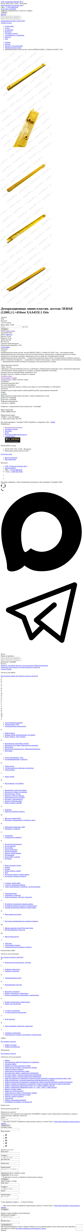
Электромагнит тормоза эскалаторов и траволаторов (23, 1035)
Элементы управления (12, 1033)
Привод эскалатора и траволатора (16, 993)
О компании (9, 30)
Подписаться (6, 1125)
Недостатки (5, 1163)
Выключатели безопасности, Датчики (18, 962)
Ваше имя (5, 1151)
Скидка (3, 669)
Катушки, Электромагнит (14, 799)
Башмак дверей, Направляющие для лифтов (20, 735)
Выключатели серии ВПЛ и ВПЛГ (17, 743)
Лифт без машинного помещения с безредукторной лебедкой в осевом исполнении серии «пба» (38, 1078)
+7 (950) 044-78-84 (16, 471)
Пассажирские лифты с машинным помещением (21, 1073)
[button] (41, 485)
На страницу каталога (8, 1041)
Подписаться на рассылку (14, 427)
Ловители (8, 810)
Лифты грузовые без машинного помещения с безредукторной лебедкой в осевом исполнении (37, 1084)
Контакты (8, 31)
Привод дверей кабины (13, 853)
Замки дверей (9, 776)
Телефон (4, 1155)
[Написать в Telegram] (41, 652)
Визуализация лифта (8, 676)
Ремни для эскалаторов (13, 1004)
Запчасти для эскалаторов (14, 46)
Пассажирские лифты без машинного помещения (22, 1062)
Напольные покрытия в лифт (15, 827)
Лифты (36, 665)
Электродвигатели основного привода (18, 947)
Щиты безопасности (12, 936)
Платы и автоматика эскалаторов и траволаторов (22, 995)
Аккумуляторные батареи (14, 723)
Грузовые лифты (10, 1064)
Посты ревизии (10, 846)
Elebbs (53, 422)
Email (3, 1117)
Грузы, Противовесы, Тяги (14, 757)
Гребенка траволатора (12, 969)
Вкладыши (8, 751)
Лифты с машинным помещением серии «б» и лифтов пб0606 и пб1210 (29, 1085)
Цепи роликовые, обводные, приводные (19, 1026)
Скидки (9, 23)
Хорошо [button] (3, 1230)
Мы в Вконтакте (10, 459)
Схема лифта (9, 26)
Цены (7, 433)
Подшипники (9, 855)
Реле (6, 872)
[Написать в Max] (41, 571)
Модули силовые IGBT (13, 818)
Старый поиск (10, 436)
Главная (7, 42)
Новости (8, 37)
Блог (6, 39)
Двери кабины (10, 770)
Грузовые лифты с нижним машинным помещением (23, 1076)
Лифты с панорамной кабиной (15, 1100)
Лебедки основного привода (15, 811)
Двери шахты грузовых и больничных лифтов (21, 1067)
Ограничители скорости (13, 837)
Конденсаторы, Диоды (12, 794)
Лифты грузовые (10, 1045)
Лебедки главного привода (14, 1069)
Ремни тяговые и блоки (13, 865)
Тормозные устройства (13, 895)
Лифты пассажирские (12, 1047)
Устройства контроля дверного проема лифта (20, 907)
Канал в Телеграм (11, 457)
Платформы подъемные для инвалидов (18, 1102)
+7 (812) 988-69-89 (11, 7)
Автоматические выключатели (15, 726)
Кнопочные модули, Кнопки (15, 797)
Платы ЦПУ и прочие (12, 857)
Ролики (7, 869)
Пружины (8, 858)
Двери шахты (9, 766)
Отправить (5, 1179)
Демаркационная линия (13, 48)
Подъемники (43, 665)
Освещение (9, 835)
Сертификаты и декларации (14, 35)
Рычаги (7, 867)
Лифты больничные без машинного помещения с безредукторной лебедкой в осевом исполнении (38, 1082)
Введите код (6, 1220)
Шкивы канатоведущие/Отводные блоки (19, 928)
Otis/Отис (9, 334)
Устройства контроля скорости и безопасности (21, 906)
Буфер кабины (10, 733)
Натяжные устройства (12, 829)
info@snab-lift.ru (6, 5)
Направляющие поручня (13, 985)
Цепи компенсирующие (13, 914)
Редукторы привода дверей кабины (17, 874)
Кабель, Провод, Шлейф (13, 803)
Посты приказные (11, 849)
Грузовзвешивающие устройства (16, 759)
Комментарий (5, 1167)
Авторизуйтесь (6, 379)
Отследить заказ (17, 5)
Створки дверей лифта (13, 883)
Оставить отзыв (9, 331)
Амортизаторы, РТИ (12, 724)
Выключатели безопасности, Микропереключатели (22, 749)
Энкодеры (8, 943)
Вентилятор (9, 747)
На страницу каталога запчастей (26, 676)
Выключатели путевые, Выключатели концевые (21, 745)
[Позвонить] (2, 491)
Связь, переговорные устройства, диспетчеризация (22, 887)
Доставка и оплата (11, 33)
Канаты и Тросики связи (13, 801)
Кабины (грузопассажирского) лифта (17, 1066)
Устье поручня (10, 1019)
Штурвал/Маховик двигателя (15, 930)
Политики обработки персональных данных (30, 1228)
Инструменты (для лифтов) (14, 783)
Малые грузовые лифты (13, 1089)
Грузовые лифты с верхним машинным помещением (23, 1075)
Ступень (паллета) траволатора (15, 1012)
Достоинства (5, 1159)
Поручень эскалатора (12, 991)
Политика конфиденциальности (16, 434)
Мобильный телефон (8, 1215)
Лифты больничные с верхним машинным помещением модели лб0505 (29, 1080)
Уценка (3, 23)
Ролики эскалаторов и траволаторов (17, 1002)
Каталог (4, 12)
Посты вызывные (11, 851)
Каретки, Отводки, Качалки (14, 796)
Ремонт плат (17, 667)
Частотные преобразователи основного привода (21, 921)
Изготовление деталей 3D (31, 667)
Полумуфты (9, 848)
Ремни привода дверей (13, 871)
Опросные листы (7, 667)
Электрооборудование (12, 945)
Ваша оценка (5, 1131)
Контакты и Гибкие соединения (16, 792)
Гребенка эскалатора (12, 971)
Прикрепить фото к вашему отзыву (13, 1173)
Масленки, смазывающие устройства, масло (20, 820)
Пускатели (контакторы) (13, 844)
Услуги (7, 28)
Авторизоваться (6, 1224)
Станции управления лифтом (15, 885)
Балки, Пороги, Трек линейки (15, 737)
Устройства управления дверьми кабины (19, 904)
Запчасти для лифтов (8, 665)
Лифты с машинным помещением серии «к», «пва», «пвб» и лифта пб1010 (31, 1087)
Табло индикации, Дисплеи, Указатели (18, 897)
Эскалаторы (9, 1098)
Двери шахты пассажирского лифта (17, 1071)
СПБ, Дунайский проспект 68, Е (12, 2)
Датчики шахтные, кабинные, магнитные (19, 768)
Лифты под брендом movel (14, 1091)
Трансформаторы (11, 893)
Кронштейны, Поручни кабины (16, 790)
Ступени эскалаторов (12, 1010)
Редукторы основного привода (15, 876)
